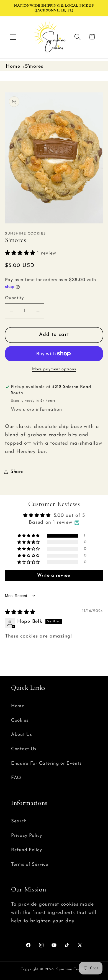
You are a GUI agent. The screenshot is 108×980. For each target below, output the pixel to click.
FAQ (16, 777)
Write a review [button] (54, 575)
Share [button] (17, 471)
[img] (20, 612)
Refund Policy (26, 850)
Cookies (20, 720)
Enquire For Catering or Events (46, 763)
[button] (13, 36)
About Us (21, 734)
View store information (36, 409)
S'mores (34, 66)
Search (19, 821)
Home (13, 66)
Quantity (14, 298)
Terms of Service (29, 864)
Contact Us (23, 749)
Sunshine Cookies (72, 969)
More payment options (54, 369)
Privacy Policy (26, 835)
